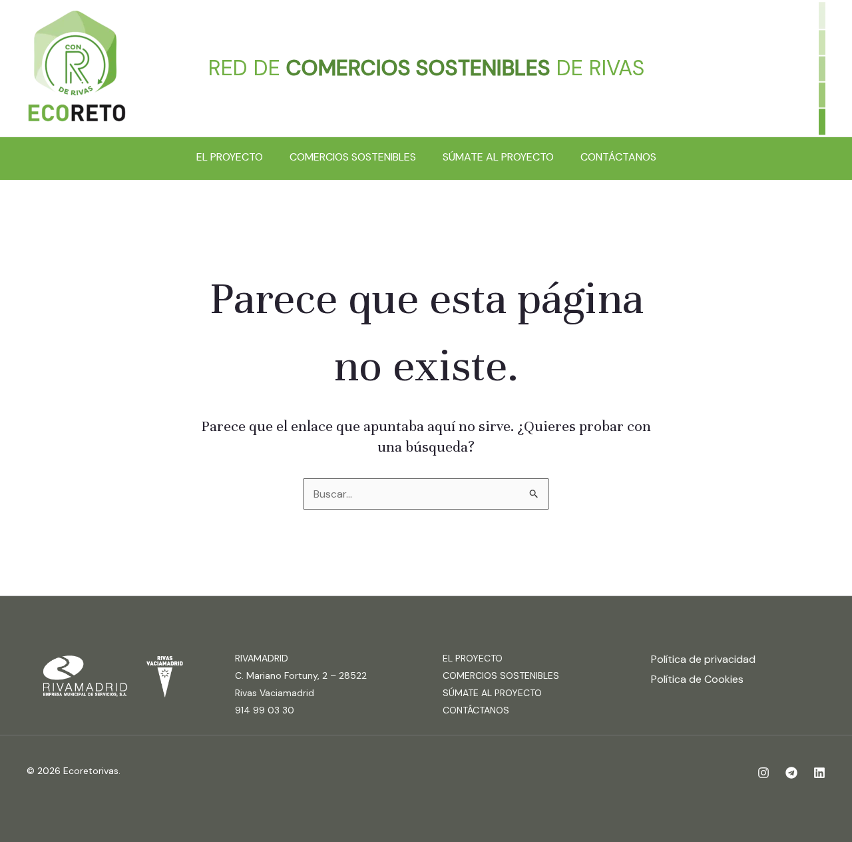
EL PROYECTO (229, 157)
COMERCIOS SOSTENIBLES (353, 157)
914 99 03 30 (264, 710)
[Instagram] (763, 773)
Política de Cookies (697, 679)
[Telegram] (791, 773)
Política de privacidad (703, 659)
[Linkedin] (819, 773)
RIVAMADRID (261, 658)
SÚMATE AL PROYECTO (498, 157)
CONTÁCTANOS (618, 157)
